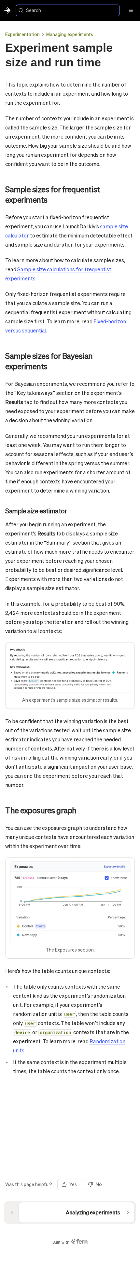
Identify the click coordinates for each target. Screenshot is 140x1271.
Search (33, 10)
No (99, 1184)
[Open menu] (131, 10)
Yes (73, 1184)
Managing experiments (69, 34)
